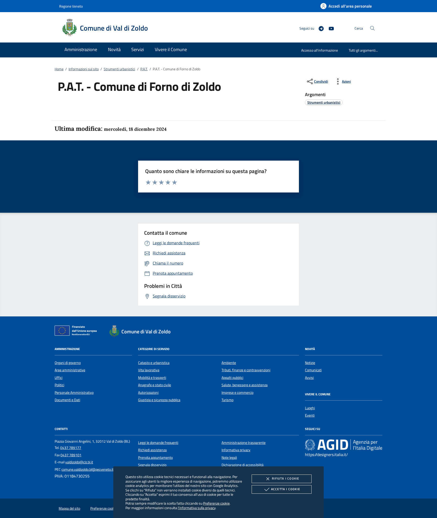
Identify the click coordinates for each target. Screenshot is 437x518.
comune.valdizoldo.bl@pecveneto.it (87, 469)
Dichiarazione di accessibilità (243, 465)
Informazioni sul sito (84, 69)
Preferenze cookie (216, 503)
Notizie (310, 362)
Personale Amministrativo (74, 392)
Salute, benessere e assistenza (245, 385)
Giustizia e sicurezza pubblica (159, 400)
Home (59, 69)
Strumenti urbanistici (119, 69)
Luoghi (310, 408)
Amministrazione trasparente (244, 442)
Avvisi (309, 377)
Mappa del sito (69, 508)
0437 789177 (70, 447)
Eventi (310, 415)
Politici (59, 385)
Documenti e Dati (67, 400)
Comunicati (313, 370)
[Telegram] (319, 28)
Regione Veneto (71, 6)
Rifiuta (285, 478)
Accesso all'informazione (319, 50)
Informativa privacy (236, 450)
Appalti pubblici (232, 377)
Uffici (58, 377)
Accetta (285, 489)
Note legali (229, 457)
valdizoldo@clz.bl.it (79, 462)
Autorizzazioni (148, 392)
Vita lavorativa (148, 370)
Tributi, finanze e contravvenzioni (246, 370)
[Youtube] (329, 28)
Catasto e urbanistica (153, 362)
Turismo (227, 400)
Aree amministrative (70, 370)
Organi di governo (68, 362)
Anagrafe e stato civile (154, 385)
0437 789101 (70, 455)
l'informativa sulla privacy (196, 507)
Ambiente (229, 362)
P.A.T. (144, 69)
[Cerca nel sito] (372, 28)
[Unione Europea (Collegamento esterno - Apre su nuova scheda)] (77, 332)
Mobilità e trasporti (152, 377)
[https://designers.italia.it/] (343, 444)
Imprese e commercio (237, 392)
